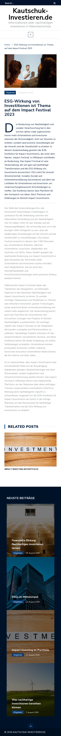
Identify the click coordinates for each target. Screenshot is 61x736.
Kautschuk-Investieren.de (30, 14)
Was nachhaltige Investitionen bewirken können (26, 703)
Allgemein (10, 92)
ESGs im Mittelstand (25, 597)
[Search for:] (13, 3)
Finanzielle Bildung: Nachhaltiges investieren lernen (27, 544)
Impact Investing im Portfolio (21, 469)
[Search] (55, 3)
